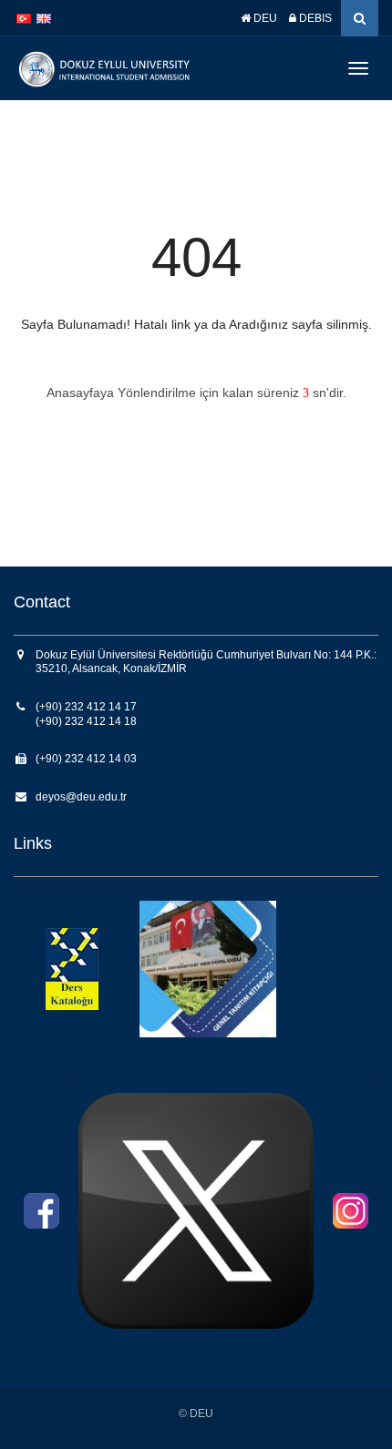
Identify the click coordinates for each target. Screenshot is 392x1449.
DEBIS (314, 18)
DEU (264, 18)
